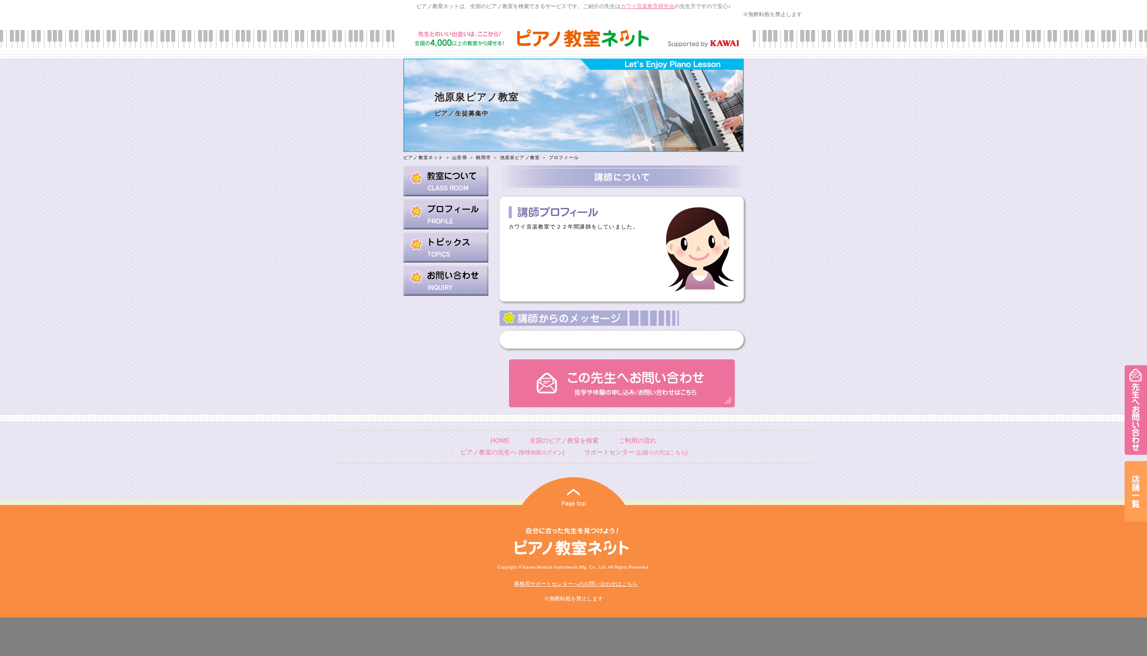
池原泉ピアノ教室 (520, 157)
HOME (500, 440)
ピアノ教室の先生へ (512, 452)
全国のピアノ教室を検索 (564, 440)
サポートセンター (635, 452)
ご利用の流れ (637, 440)
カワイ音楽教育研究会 (647, 6)
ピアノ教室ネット (423, 157)
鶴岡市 (483, 157)
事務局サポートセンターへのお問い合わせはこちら (576, 584)
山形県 (459, 157)
